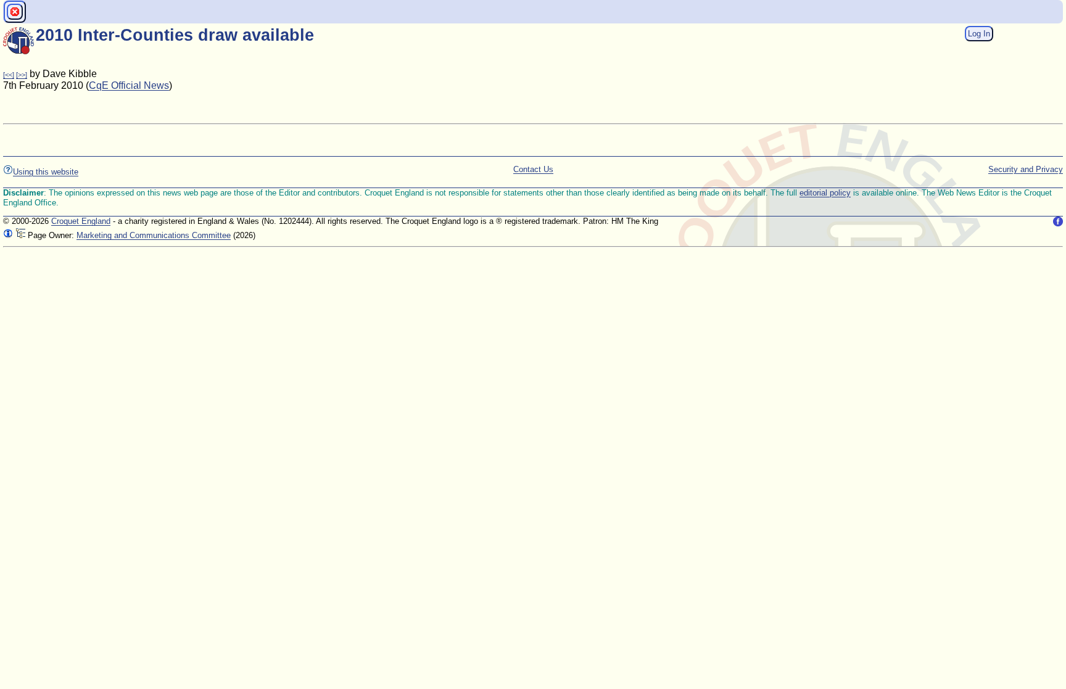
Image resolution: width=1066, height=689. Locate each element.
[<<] (8, 74)
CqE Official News (129, 85)
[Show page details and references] (8, 235)
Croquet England (80, 221)
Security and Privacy (1025, 169)
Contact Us (533, 169)
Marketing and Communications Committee (153, 235)
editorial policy (825, 192)
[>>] (21, 74)
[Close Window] (15, 12)
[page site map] (20, 235)
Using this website (45, 171)
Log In (979, 33)
